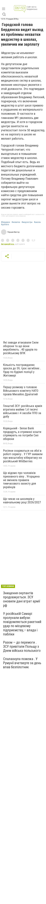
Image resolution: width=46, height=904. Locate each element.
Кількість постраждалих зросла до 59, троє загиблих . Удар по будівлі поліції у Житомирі (22, 370)
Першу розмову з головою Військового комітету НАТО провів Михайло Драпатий (20, 390)
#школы (37, 222)
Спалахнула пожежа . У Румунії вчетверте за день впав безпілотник (22, 663)
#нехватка (16, 222)
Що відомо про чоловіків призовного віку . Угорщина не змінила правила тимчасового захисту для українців (21, 480)
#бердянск (5, 222)
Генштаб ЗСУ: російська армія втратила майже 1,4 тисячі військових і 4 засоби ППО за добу (22, 411)
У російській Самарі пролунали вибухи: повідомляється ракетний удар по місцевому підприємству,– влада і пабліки (22, 623)
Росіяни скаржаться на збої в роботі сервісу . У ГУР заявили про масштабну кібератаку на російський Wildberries (23, 456)
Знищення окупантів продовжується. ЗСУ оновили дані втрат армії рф (21, 599)
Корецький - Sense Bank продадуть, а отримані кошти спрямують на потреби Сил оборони (22, 433)
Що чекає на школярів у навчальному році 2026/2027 (22, 500)
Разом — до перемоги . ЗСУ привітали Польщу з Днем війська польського (22, 646)
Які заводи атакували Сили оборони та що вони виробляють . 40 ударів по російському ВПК (20, 348)
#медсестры (27, 222)
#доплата (5, 224)
